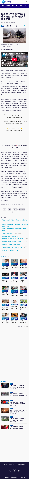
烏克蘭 (15, 209)
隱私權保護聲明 (13, 464)
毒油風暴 (8, 6)
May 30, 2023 (15, 147)
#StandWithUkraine (14, 128)
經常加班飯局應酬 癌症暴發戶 (14, 321)
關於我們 (6, 464)
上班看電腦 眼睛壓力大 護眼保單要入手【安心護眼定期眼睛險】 (5, 267)
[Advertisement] (14, 356)
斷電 (14, 212)
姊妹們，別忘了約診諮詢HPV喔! (10, 250)
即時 (3, 6)
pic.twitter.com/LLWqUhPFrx (14, 130)
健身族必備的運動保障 (23, 321)
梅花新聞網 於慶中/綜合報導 (7, 49)
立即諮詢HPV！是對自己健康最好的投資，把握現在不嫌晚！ (5, 281)
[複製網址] (13, 26)
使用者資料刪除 (21, 464)
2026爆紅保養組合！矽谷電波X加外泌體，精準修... (12, 247)
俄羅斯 (9, 209)
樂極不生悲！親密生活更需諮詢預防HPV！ (11, 244)
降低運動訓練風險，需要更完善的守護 (14, 294)
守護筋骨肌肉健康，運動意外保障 (10, 236)
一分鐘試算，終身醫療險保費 (14, 281)
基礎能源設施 (22, 209)
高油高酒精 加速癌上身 (5, 308)
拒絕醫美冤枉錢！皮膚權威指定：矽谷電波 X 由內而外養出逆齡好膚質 (14, 307)
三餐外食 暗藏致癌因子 (7, 233)
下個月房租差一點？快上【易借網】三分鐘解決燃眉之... (13, 239)
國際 (21, 6)
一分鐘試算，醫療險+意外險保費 (23, 281)
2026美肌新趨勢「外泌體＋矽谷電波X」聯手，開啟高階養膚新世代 (14, 266)
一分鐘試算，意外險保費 (5, 321)
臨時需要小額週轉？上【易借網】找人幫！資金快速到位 (5, 293)
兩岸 (17, 6)
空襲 (4, 209)
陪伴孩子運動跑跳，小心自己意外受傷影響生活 (23, 308)
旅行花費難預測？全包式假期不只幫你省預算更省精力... (11, 241)
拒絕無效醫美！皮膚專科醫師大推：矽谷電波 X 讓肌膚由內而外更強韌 (23, 266)
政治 (13, 6)
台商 (25, 6)
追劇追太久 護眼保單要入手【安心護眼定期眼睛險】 (23, 294)
